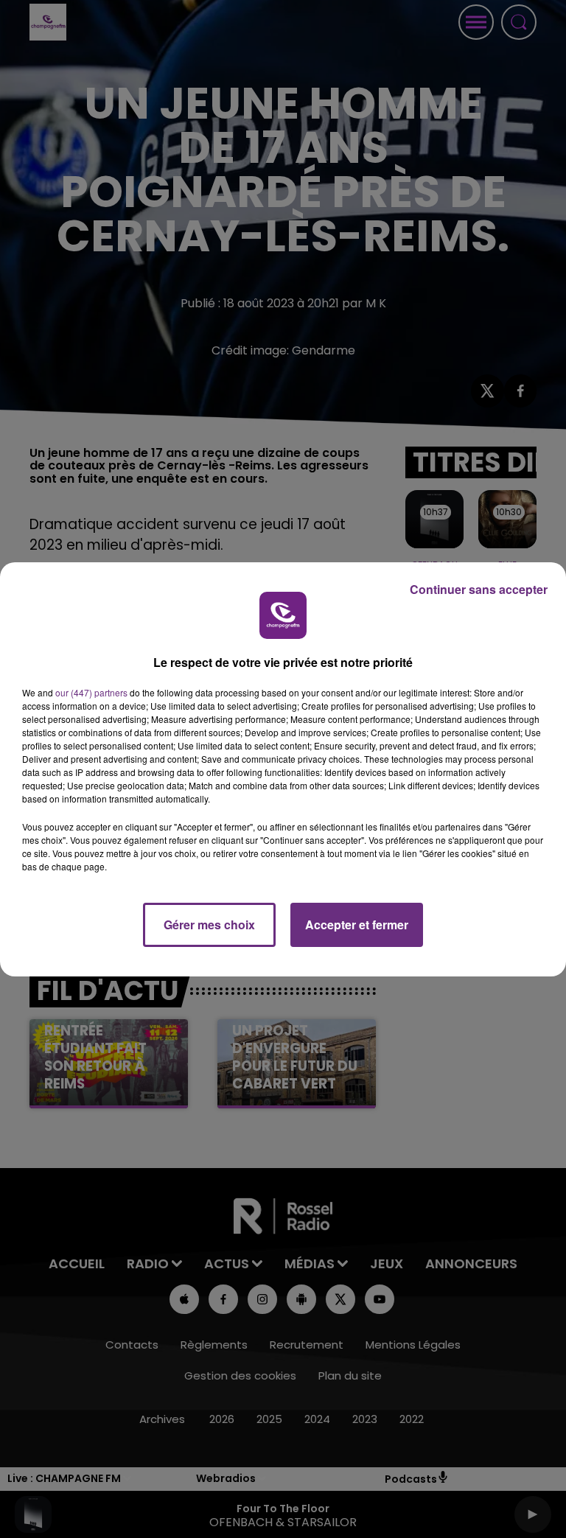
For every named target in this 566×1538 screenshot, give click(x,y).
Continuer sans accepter (479, 589)
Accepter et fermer (356, 924)
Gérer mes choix (209, 924)
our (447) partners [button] (91, 692)
